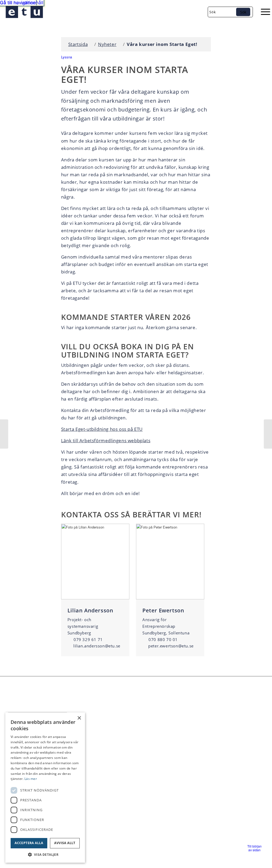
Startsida (78, 44)
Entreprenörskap (244, 738)
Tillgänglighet (241, 729)
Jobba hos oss (96, 742)
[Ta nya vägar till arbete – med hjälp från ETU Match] (4, 434)
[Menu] (263, 12)
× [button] (79, 718)
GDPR (89, 749)
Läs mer (30, 778)
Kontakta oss (95, 735)
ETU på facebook (190, 732)
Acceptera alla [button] (29, 843)
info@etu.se (104, 728)
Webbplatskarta (98, 756)
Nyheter (107, 44)
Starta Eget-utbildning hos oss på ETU (102, 429)
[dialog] (45, 787)
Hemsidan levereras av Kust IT (126, 860)
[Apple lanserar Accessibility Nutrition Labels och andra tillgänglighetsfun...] (268, 434)
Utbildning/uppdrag (247, 747)
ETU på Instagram (191, 758)
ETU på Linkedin (190, 745)
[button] (254, 848)
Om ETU (236, 756)
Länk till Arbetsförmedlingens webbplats (105, 440)
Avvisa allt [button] (64, 843)
